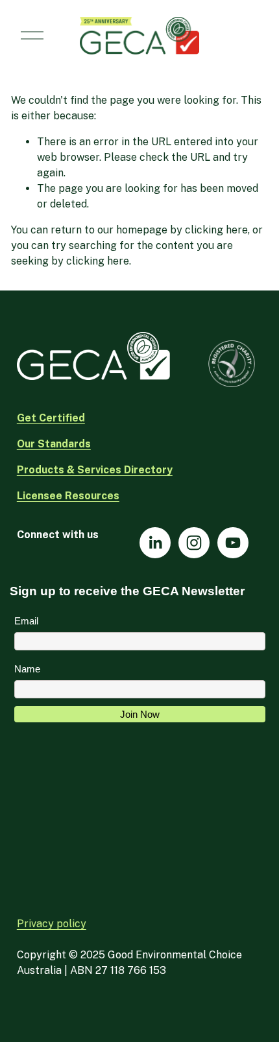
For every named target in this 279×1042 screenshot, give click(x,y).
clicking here (216, 230)
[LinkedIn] (155, 542)
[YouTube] (233, 542)
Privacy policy (51, 924)
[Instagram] (194, 542)
